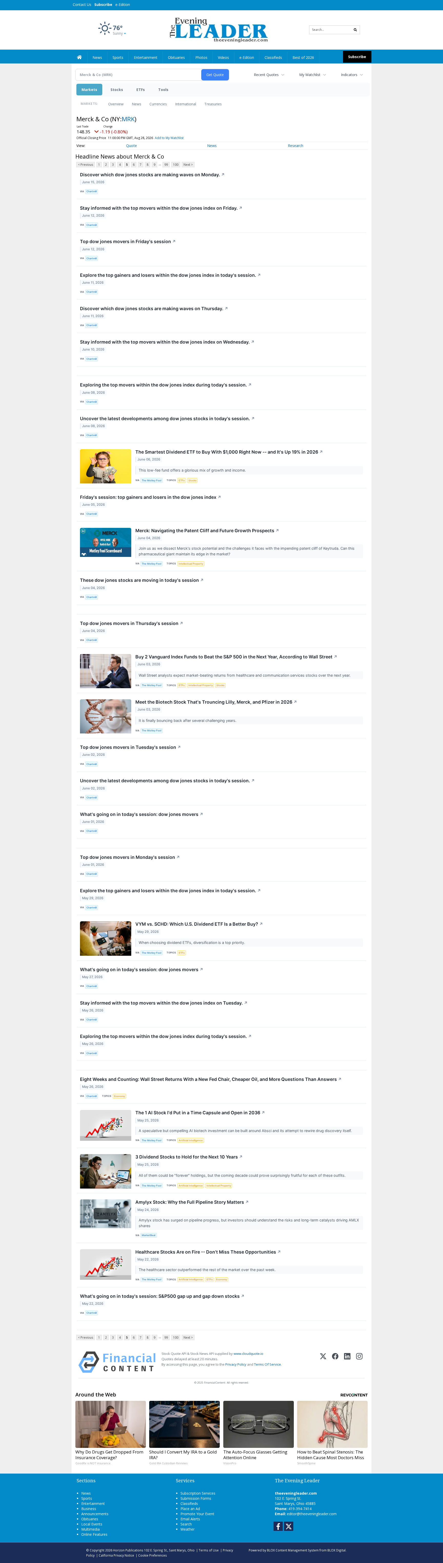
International (185, 104)
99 (166, 164)
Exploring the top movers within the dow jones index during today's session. (166, 385)
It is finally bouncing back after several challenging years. (188, 720)
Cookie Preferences (152, 1555)
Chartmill (91, 191)
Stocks (116, 89)
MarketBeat (149, 1235)
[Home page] (217, 29)
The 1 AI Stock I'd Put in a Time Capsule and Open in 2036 (200, 1112)
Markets (89, 89)
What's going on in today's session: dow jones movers (141, 814)
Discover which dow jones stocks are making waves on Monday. (152, 174)
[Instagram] (359, 1362)
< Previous (85, 164)
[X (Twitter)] (323, 1362)
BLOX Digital (336, 1550)
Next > (188, 164)
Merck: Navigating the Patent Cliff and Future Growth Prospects (207, 530)
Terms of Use (209, 1550)
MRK (128, 119)
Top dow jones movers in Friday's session (128, 241)
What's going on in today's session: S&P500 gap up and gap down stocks (162, 1296)
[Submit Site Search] (355, 30)
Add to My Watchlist (169, 138)
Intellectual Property (191, 563)
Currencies (158, 104)
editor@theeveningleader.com (312, 1513)
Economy (119, 1096)
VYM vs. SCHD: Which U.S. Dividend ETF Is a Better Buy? (199, 924)
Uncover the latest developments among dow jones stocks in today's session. (167, 418)
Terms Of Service (267, 1364)
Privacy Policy (235, 1364)
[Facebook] (335, 1362)
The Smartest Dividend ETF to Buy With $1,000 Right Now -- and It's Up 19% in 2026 (229, 452)
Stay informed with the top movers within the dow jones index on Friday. (161, 208)
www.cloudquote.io (248, 1353)
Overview (116, 104)
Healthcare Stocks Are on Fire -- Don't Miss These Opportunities (208, 1252)
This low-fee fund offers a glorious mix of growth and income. (193, 470)
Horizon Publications (128, 1550)
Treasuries (213, 104)
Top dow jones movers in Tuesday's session (130, 747)
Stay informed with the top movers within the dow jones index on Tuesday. (164, 1003)
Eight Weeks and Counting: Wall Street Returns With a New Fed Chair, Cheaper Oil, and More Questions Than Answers (211, 1079)
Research (295, 145)
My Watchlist (309, 74)
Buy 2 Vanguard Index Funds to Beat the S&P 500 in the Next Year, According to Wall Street (236, 656)
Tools (163, 89)
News (136, 104)
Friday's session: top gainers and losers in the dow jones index (150, 497)
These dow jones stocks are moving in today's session (142, 580)
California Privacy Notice (116, 1555)
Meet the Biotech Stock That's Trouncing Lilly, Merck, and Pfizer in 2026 (216, 702)
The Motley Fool (151, 480)
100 (175, 164)
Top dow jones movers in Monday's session (130, 857)
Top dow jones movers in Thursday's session (131, 623)
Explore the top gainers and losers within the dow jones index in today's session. (170, 275)
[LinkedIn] (347, 1362)
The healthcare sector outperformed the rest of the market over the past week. (208, 1269)
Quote (131, 145)
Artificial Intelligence (191, 1140)
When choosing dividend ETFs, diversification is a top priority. (192, 942)
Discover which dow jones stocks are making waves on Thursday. (154, 308)
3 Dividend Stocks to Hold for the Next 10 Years (189, 1157)
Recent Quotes (266, 74)
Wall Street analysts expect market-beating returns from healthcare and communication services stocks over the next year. (245, 675)
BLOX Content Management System (293, 1550)
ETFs (140, 89)
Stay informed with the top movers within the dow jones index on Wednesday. (167, 342)
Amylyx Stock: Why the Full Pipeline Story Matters (192, 1202)
